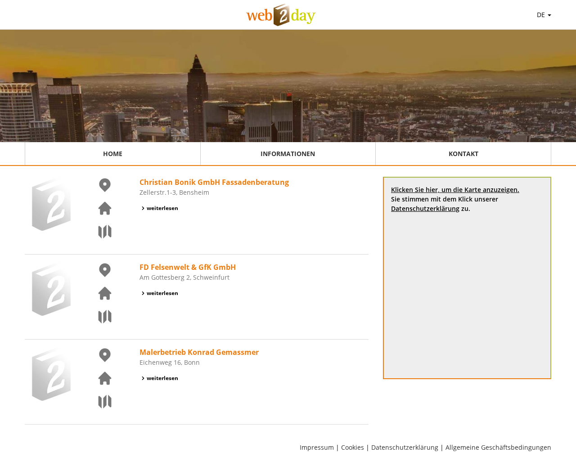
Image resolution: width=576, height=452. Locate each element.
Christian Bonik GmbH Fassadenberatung (214, 182)
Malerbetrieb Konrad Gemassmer (199, 352)
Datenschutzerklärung (425, 208)
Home (112, 153)
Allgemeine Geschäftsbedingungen (498, 447)
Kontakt (463, 153)
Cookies (352, 447)
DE (542, 14)
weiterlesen (162, 208)
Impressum (317, 447)
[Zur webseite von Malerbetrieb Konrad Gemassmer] (99, 378)
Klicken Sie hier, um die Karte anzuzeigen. (455, 189)
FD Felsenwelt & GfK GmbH (188, 267)
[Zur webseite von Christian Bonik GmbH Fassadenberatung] (99, 208)
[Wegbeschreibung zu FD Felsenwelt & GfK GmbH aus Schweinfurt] (99, 317)
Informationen (288, 153)
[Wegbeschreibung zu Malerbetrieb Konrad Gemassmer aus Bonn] (99, 402)
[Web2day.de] (281, 15)
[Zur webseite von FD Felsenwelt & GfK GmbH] (99, 293)
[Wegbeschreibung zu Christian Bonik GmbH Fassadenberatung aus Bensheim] (99, 232)
